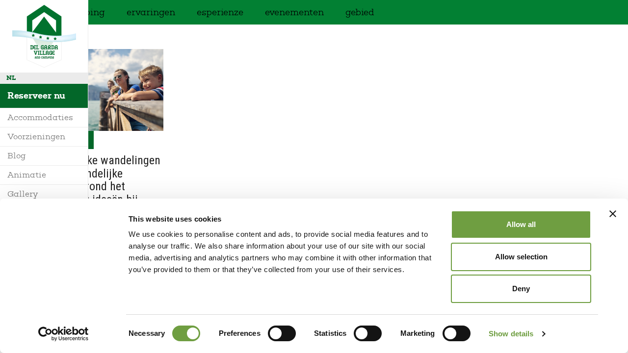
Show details (511, 333)
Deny (521, 288)
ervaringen (151, 12)
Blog (16, 155)
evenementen (294, 12)
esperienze (220, 12)
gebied (359, 12)
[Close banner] (612, 213)
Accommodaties (40, 117)
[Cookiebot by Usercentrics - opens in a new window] (63, 334)
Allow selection (521, 256)
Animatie (26, 174)
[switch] (282, 333)
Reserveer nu (36, 95)
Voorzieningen (36, 136)
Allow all (521, 224)
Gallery (22, 194)
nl (11, 77)
